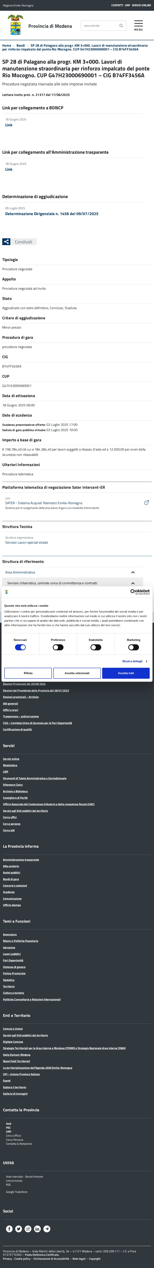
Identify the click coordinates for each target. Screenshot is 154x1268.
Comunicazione (12, 898)
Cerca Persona (14, 1139)
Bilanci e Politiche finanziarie (20, 941)
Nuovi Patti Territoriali (16, 1061)
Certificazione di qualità (17, 729)
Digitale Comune (13, 1042)
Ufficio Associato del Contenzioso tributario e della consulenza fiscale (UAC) (48, 804)
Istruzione (9, 947)
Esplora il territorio (14, 1087)
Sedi (8, 1123)
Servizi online (141, 5)
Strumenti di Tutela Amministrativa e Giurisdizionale (34, 778)
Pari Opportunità (13, 960)
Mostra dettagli (132, 661)
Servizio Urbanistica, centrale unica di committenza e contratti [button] (52, 583)
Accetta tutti (126, 673)
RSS (8, 1184)
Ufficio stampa (12, 905)
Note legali (79, 1258)
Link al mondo (14, 1180)
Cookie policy (22, 1258)
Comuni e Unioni (13, 1028)
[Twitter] (18, 1229)
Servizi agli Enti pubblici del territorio (25, 811)
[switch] (58, 647)
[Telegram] (46, 1229)
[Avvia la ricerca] (121, 25)
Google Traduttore (16, 1191)
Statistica (8, 980)
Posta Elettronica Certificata (42, 1255)
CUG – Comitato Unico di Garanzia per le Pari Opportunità (37, 723)
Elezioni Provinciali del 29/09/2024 (24, 684)
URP (127, 5)
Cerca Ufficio (13, 1135)
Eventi (7, 1080)
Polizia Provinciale (14, 973)
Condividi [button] (23, 241)
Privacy (7, 1258)
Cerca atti (9, 830)
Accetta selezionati (77, 673)
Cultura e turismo (13, 993)
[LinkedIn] (37, 1229)
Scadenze (9, 892)
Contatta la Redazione (19, 1143)
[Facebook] (9, 1229)
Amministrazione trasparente (21, 859)
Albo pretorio (11, 866)
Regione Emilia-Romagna (18, 5)
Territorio (9, 986)
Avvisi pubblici (11, 872)
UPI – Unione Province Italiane (21, 1074)
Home (6, 45)
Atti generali (10, 703)
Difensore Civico (13, 785)
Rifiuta (28, 673)
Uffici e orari (10, 710)
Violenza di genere (14, 967)
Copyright (94, 1258)
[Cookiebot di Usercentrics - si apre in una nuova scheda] (133, 592)
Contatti (117, 5)
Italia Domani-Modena (16, 1055)
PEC (8, 1127)
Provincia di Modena (50, 26)
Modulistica (10, 765)
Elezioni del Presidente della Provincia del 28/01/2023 (36, 690)
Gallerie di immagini (15, 1093)
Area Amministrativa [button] (20, 572)
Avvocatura (10, 934)
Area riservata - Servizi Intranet (24, 1176)
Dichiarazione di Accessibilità (51, 1258)
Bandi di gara (11, 879)
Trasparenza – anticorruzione (21, 716)
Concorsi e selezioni (15, 885)
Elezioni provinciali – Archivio (21, 697)
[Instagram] (28, 1229)
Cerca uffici (10, 817)
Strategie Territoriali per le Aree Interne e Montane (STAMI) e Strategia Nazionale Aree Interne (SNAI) (64, 1048)
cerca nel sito (92, 25)
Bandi (21, 45)
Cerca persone (11, 824)
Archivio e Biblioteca (15, 791)
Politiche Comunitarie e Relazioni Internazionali (32, 999)
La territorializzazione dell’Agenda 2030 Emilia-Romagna (37, 1068)
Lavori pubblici (12, 954)
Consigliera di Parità (15, 798)
